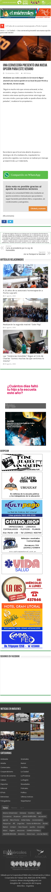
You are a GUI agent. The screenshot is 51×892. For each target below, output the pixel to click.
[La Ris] (22, 589)
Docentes (40, 827)
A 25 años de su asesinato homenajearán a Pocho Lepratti (26, 26)
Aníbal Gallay (25, 820)
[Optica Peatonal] (22, 544)
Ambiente (4, 759)
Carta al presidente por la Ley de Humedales (19, 248)
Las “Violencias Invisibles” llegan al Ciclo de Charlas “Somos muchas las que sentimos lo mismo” (23, 358)
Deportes (4, 784)
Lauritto (32, 827)
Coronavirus (7, 816)
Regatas (12, 830)
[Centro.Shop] (22, 526)
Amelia (3, 763)
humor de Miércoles (34, 823)
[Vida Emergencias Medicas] (22, 564)
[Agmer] (22, 485)
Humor (23, 763)
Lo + (22, 808)
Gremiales (25, 759)
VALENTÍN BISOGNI (9, 834)
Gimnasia (23, 813)
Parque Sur (7, 823)
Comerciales (5, 767)
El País (3, 793)
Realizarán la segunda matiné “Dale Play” (22, 324)
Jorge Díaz (20, 823)
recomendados (37, 820)
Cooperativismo (7, 772)
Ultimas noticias (27, 797)
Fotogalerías (5, 801)
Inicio (2, 31)
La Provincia (25, 776)
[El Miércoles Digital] (25, 12)
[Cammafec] (22, 640)
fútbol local (31, 834)
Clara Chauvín (22, 827)
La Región (24, 780)
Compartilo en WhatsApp (25, 174)
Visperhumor (26, 801)
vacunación (42, 816)
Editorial (4, 788)
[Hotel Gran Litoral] (22, 617)
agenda (5, 820)
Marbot (5, 827)
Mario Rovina (14, 820)
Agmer (39, 813)
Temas (5, 808)
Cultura (3, 780)
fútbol (5, 830)
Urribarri (13, 827)
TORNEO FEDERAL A (33, 830)
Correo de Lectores (8, 776)
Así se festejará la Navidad (34, 253)
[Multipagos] (22, 508)
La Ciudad (11, 31)
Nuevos (14, 808)
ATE (14, 823)
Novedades (25, 784)
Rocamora (17, 816)
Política (23, 793)
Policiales (24, 788)
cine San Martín (42, 834)
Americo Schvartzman (10, 813)
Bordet (45, 823)
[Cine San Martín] (22, 462)
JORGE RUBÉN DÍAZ (29, 816)
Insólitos (24, 767)
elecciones (20, 830)
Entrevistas (5, 797)
